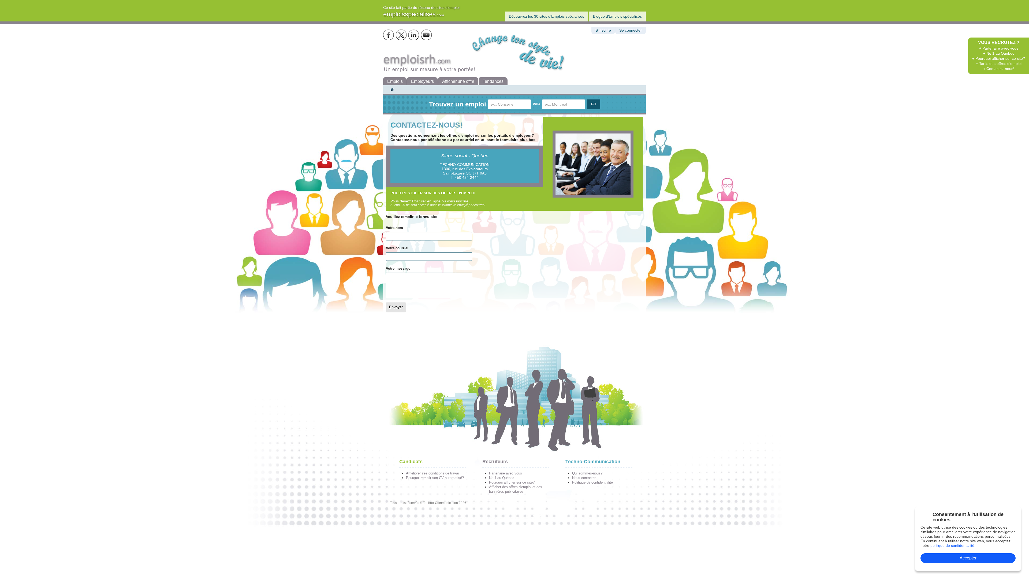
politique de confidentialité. (952, 545)
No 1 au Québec (501, 478)
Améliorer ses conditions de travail (433, 473)
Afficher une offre (458, 81)
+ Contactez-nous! (998, 68)
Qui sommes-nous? (587, 473)
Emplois (395, 81)
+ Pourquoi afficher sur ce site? (998, 58)
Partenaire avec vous (505, 473)
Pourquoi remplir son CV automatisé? (435, 478)
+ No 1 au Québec (998, 53)
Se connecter (630, 30)
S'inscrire (603, 30)
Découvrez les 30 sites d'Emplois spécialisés (546, 16)
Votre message (398, 268)
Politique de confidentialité (592, 482)
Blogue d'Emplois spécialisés (617, 16)
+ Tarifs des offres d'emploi (998, 63)
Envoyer (396, 307)
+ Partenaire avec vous (998, 48)
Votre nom (394, 228)
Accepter (968, 558)
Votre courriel (397, 248)
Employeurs (422, 81)
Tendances (493, 81)
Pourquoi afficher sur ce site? (512, 482)
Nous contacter (584, 478)
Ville (536, 104)
